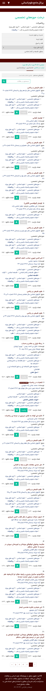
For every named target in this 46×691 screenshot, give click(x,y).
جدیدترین (30, 67)
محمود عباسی (33, 261)
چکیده (24, 112)
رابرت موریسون (32, 519)
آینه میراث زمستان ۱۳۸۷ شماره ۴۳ (29, 264)
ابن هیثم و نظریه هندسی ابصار (30, 607)
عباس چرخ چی (32, 418)
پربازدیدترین (21, 67)
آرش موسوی (33, 610)
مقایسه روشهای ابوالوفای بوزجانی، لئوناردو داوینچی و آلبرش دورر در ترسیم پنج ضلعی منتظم (25, 636)
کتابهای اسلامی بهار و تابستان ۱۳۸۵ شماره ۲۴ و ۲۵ (23, 492)
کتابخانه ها (34, 363)
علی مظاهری (33, 206)
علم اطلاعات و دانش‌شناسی (16, 360)
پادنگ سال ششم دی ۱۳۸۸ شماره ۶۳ (28, 123)
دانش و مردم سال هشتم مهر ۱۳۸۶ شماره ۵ (26, 421)
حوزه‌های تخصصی (38, 27)
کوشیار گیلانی (37, 118)
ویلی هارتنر (34, 579)
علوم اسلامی (25, 27)
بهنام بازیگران (17, 467)
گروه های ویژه (14, 27)
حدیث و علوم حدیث (36, 35)
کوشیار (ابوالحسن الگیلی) (33, 203)
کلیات (4, 272)
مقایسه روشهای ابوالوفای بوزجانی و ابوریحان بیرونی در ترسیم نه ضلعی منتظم (24, 545)
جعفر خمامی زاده (32, 121)
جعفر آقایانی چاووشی (30, 549)
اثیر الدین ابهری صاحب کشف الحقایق (28, 258)
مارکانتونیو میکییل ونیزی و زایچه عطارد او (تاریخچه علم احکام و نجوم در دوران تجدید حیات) (24, 575)
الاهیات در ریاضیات (31, 382)
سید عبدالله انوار (16, 519)
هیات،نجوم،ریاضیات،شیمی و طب (30, 30)
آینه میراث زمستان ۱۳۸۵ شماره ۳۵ (29, 470)
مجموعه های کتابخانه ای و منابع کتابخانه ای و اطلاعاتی (24, 368)
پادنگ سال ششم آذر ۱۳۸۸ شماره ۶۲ (28, 209)
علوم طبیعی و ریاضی (35, 87)
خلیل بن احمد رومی (31, 346)
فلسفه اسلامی (12, 272)
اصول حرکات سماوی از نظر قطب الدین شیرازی (25, 516)
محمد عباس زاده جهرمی (30, 385)
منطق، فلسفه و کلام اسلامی (34, 51)
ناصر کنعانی (20, 579)
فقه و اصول (39, 43)
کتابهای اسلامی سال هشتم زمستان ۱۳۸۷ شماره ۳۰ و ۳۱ (22, 294)
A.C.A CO (17, 687)
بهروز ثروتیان (18, 346)
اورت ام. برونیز (33, 467)
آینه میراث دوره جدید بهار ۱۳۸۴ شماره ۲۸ (26, 613)
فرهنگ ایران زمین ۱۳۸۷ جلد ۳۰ (29, 349)
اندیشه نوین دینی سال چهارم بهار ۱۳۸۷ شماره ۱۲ (24, 388)
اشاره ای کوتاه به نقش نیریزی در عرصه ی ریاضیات (23, 415)
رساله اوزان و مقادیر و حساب (31, 343)
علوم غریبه (39, 39)
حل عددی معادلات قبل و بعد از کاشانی (28, 464)
